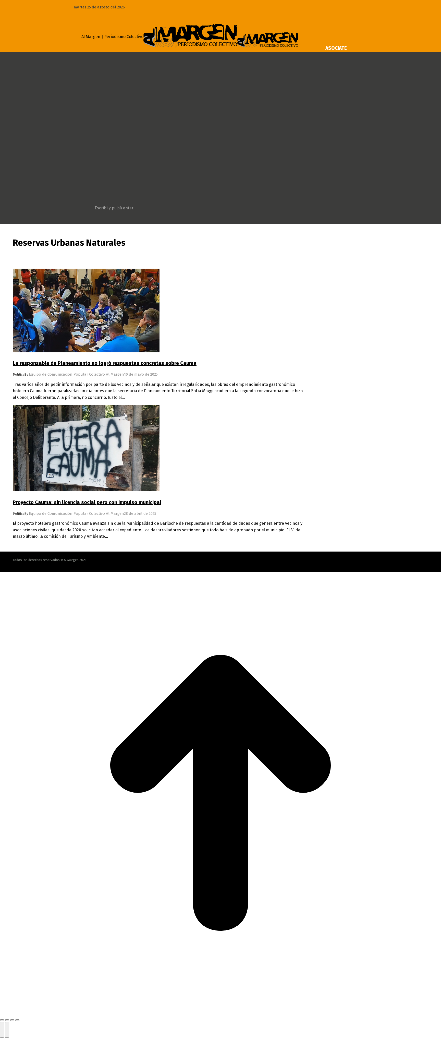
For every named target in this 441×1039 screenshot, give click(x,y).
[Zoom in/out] (17, 1020)
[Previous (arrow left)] (2, 1030)
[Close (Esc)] (2, 1020)
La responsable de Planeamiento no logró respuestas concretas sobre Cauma (105, 363)
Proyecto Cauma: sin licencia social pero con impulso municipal (87, 502)
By (74, 374)
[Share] (7, 1020)
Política (18, 374)
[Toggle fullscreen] (12, 1020)
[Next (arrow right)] (7, 1030)
